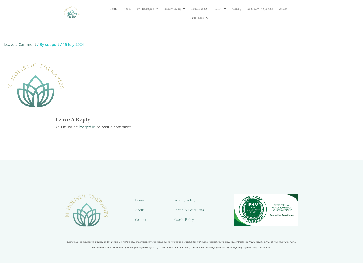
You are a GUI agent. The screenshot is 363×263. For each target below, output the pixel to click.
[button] (147, 8)
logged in (87, 126)
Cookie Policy (184, 220)
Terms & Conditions (189, 210)
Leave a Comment (20, 44)
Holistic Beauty (200, 8)
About (127, 8)
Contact (283, 8)
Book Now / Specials (260, 8)
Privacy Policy (185, 200)
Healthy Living (172, 8)
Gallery (236, 8)
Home (113, 8)
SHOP (218, 8)
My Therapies (145, 8)
